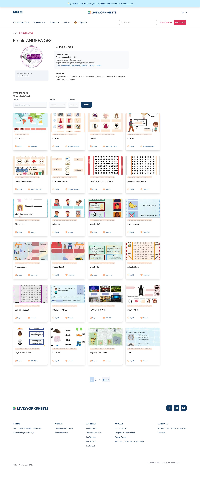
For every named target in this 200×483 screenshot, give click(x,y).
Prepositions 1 (58, 267)
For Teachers (91, 437)
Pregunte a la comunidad (125, 432)
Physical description (23, 353)
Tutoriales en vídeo (93, 432)
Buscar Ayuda (120, 437)
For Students (91, 441)
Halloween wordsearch (136, 181)
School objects (133, 267)
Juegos (81, 22)
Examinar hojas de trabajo (23, 432)
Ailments (56, 224)
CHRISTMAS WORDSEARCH (102, 181)
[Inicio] (102, 12)
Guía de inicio (91, 428)
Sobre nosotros (121, 428)
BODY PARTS (132, 310)
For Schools (90, 446)
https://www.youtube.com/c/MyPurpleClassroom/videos (78, 65)
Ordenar (71, 100)
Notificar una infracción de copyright (172, 428)
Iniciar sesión (166, 22)
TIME (129, 353)
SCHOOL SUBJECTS (23, 310)
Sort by (52, 100)
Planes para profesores (64, 428)
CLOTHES (56, 353)
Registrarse (180, 22)
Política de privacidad (170, 462)
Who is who (94, 267)
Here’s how (128, 3)
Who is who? (95, 224)
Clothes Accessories (60, 181)
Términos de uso (153, 462)
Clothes (55, 138)
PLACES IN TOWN (97, 310)
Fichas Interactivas (21, 22)
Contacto (161, 432)
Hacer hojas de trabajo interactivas (27, 428)
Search (15, 100)
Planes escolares (61, 432)
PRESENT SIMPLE (59, 310)
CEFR (65, 22)
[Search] (122, 22)
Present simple (133, 224)
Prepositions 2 (21, 267)
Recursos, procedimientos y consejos (129, 441)
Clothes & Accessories (24, 181)
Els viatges (19, 138)
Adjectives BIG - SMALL (99, 353)
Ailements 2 (19, 224)
